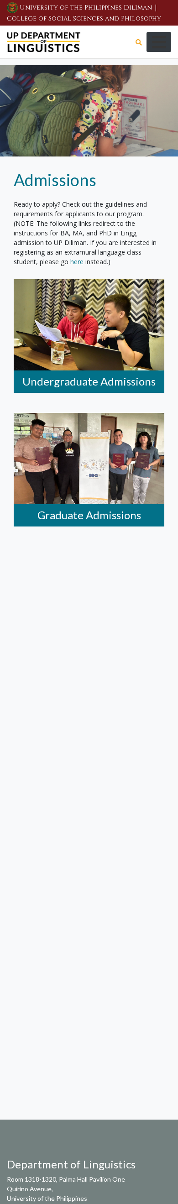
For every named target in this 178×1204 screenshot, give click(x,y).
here (77, 261)
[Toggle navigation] (159, 42)
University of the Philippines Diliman (86, 7)
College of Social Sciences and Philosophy (84, 18)
